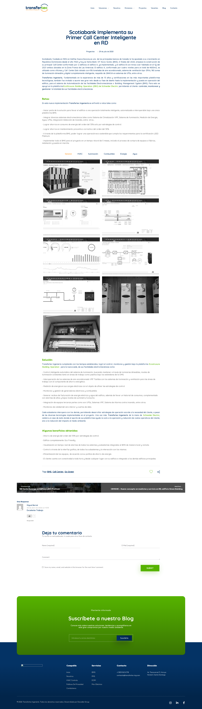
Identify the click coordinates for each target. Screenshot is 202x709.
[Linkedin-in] (177, 702)
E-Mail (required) (128, 545)
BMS (49, 471)
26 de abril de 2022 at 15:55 (38, 508)
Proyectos (90, 52)
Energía (123, 154)
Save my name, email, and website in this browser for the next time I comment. (74, 567)
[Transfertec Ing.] (52, 8)
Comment (45, 557)
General (68, 154)
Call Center (58, 471)
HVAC (80, 154)
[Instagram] (170, 702)
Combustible (109, 154)
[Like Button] (151, 472)
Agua (135, 154)
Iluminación (93, 154)
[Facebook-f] (184, 702)
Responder (30, 520)
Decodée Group (83, 702)
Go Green (69, 471)
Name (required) (48, 545)
